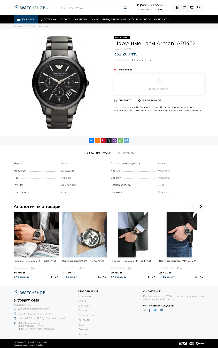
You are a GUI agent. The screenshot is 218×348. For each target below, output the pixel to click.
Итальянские (121, 110)
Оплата (65, 19)
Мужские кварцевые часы (187, 110)
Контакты (161, 19)
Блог (147, 19)
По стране (165, 107)
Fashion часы (179, 107)
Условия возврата (89, 315)
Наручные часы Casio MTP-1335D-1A (177, 261)
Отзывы (135, 19)
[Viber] (114, 140)
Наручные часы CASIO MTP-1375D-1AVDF (35, 261)
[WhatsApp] (120, 140)
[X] (109, 140)
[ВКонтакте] (91, 140)
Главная (83, 329)
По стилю (154, 107)
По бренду (142, 107)
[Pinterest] (103, 140)
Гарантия (80, 19)
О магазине (85, 296)
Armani (168, 110)
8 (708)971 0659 (150, 5)
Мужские (191, 107)
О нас (95, 19)
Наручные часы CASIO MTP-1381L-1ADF (131, 261)
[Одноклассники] (97, 140)
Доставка (48, 19)
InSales (39, 345)
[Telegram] (126, 140)
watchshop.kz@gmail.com (33, 308)
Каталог (28, 19)
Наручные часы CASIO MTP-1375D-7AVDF (83, 261)
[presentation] (192, 206)
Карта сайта (42, 342)
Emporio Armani (137, 110)
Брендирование (114, 19)
